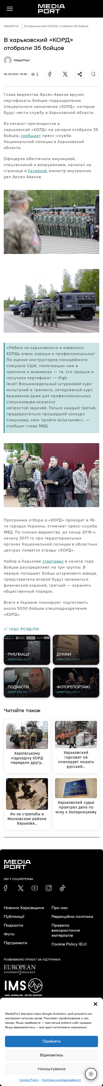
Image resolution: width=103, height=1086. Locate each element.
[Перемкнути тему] (91, 1074)
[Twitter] (65, 74)
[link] (7, 888)
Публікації (14, 917)
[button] (95, 1003)
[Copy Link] (94, 74)
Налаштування (52, 1069)
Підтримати (15, 943)
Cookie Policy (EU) (69, 944)
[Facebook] (51, 74)
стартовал (53, 561)
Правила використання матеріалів (66, 930)
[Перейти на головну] (51, 9)
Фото (9, 934)
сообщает (31, 135)
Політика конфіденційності (61, 1079)
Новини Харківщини (24, 908)
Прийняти (51, 1041)
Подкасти (13, 925)
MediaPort (11, 26)
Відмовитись (51, 1055)
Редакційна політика (72, 917)
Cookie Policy (29, 1079)
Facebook (38, 171)
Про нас (60, 908)
